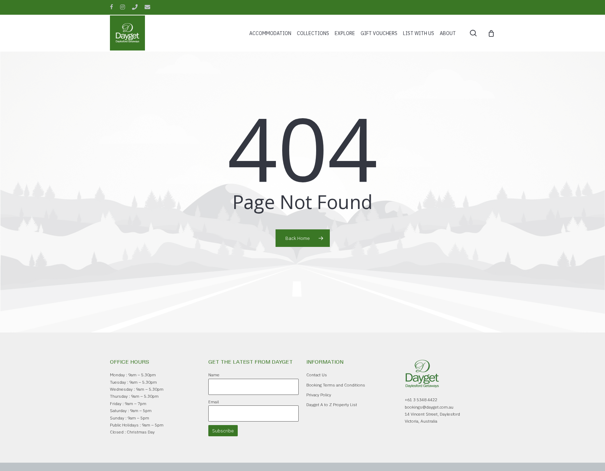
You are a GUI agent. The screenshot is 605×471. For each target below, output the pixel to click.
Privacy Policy (318, 394)
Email (213, 401)
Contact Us (316, 374)
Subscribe (223, 431)
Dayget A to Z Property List (331, 404)
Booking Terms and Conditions (335, 385)
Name (214, 374)
